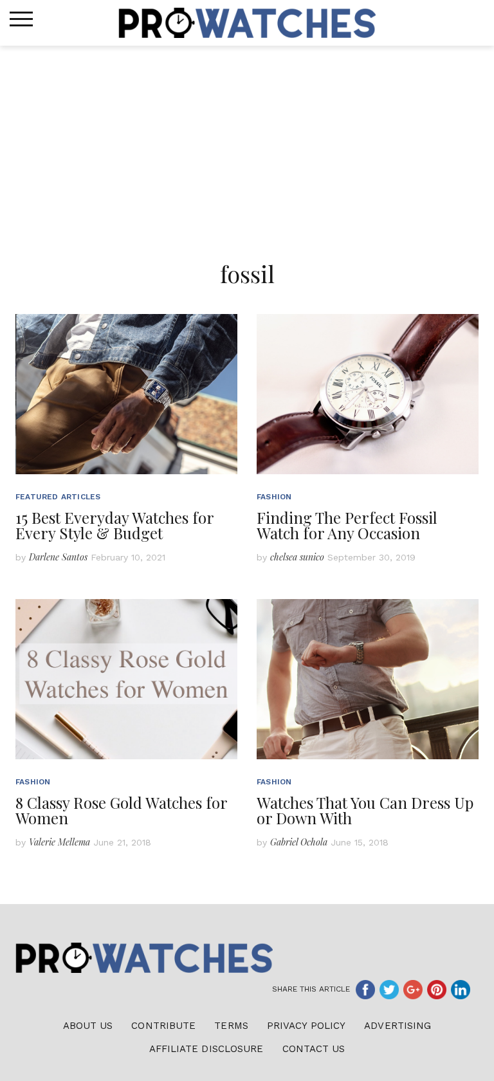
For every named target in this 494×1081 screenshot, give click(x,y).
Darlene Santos (58, 557)
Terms (231, 1025)
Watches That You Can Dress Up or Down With (365, 810)
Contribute (163, 1025)
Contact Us (313, 1049)
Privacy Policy (306, 1025)
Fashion (274, 496)
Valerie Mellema (59, 842)
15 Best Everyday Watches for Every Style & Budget (114, 525)
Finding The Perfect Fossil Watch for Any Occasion (347, 525)
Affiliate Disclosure (206, 1049)
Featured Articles (57, 496)
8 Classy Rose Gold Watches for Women (121, 810)
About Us (88, 1025)
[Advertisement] (247, 142)
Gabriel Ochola (298, 842)
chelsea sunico (297, 557)
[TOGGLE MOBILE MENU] (21, 19)
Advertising (397, 1025)
